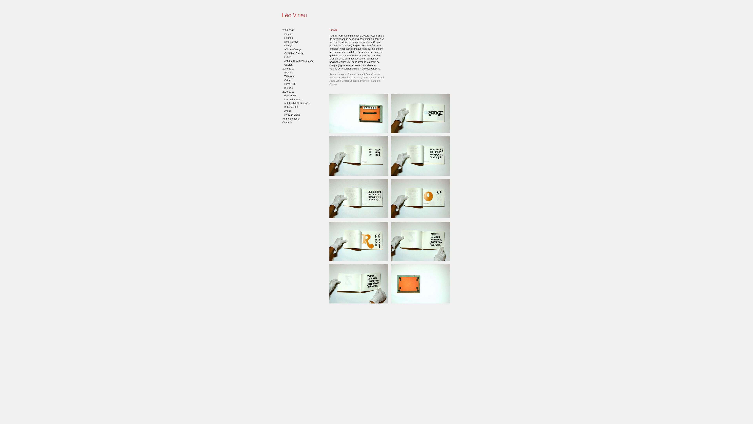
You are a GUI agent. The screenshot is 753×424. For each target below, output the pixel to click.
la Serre (288, 88)
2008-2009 (288, 30)
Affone (287, 111)
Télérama (289, 76)
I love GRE (290, 84)
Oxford (287, 80)
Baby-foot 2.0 (291, 107)
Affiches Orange (292, 49)
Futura (287, 57)
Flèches (288, 38)
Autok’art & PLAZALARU (297, 103)
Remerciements (290, 118)
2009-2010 (288, 68)
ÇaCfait (288, 64)
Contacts (287, 122)
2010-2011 (288, 91)
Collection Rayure (294, 53)
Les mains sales (293, 99)
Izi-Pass (288, 72)
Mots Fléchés (291, 41)
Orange (288, 45)
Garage (288, 34)
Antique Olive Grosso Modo (299, 61)
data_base (290, 95)
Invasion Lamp (292, 114)
